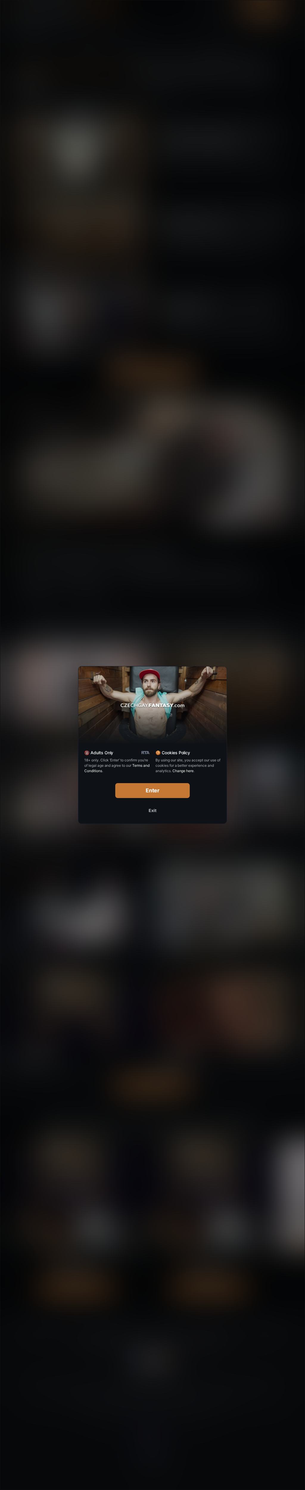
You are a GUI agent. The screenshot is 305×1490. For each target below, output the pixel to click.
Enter (153, 790)
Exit (152, 810)
